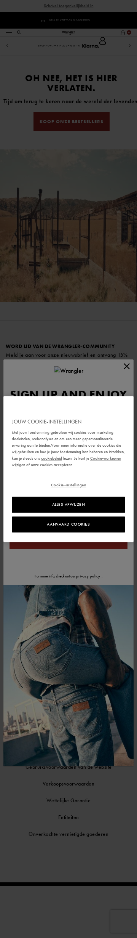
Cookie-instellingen (68, 485)
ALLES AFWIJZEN (68, 504)
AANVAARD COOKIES (68, 524)
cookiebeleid (51, 458)
